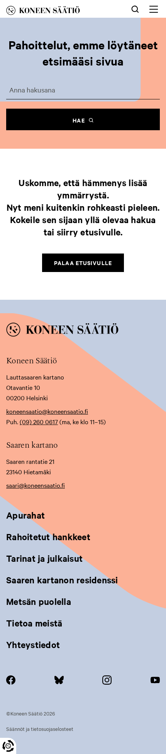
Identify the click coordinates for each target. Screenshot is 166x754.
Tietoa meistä (34, 623)
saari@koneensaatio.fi (35, 485)
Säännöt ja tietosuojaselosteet (39, 728)
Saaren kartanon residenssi (62, 580)
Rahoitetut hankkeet (48, 536)
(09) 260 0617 (39, 421)
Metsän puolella (38, 601)
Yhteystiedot (33, 644)
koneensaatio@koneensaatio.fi (47, 411)
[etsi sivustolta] (135, 8)
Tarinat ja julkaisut (44, 558)
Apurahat (25, 515)
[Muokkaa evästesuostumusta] (8, 746)
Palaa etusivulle (83, 263)
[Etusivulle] (55, 12)
